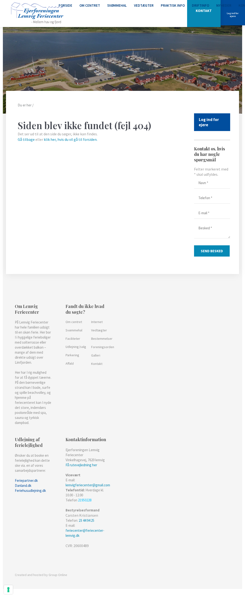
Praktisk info (173, 5)
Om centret (89, 5)
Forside (65, 5)
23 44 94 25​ (86, 520)
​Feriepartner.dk (26, 480)
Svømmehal (117, 5)
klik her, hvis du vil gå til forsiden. (70, 139)
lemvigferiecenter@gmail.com (88, 485)
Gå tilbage (26, 139)
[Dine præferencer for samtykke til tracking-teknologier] (8, 589)
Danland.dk (23, 485)
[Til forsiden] (37, 13)
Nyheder (223, 5)
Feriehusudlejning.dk (30, 490)
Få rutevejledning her (81, 465)
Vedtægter (144, 5)
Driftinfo (200, 5)
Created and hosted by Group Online (41, 575)
